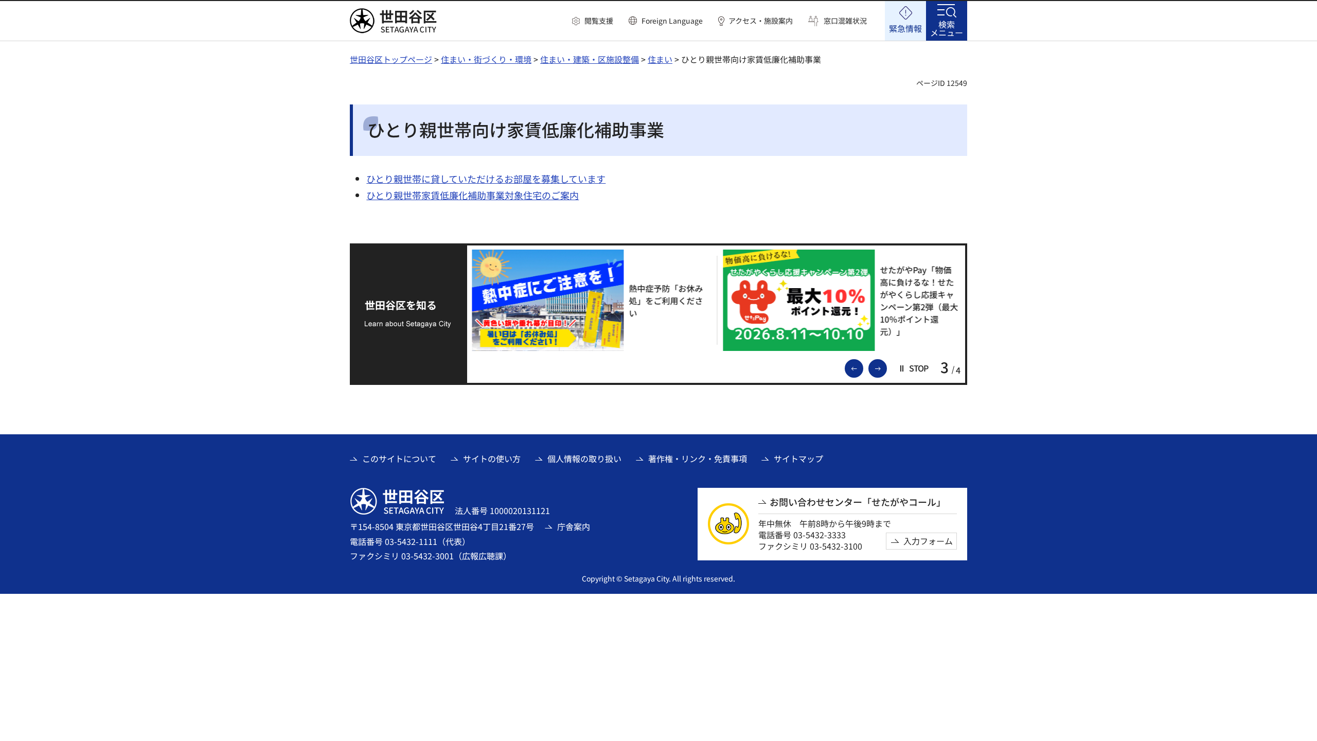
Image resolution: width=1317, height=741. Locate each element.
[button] (592, 21)
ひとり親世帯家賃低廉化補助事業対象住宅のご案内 (472, 195)
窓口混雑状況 (845, 21)
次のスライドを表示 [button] (886, 367)
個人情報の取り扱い (584, 458)
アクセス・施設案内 (760, 21)
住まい (660, 59)
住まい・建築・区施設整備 (589, 59)
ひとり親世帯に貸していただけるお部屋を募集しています (486, 178)
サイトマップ (798, 458)
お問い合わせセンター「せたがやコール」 (858, 502)
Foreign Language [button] (672, 20)
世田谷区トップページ (391, 59)
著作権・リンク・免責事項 (697, 458)
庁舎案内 (573, 526)
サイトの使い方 (492, 458)
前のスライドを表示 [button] (862, 367)
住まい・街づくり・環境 (486, 59)
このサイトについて (399, 458)
